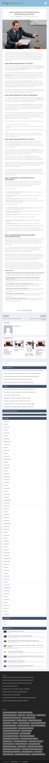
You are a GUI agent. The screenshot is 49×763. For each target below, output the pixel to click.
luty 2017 (5, 611)
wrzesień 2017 (6, 590)
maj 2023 (5, 491)
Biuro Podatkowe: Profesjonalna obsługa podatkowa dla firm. (20, 665)
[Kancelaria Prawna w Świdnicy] (19, 344)
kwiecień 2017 (6, 605)
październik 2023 (7, 476)
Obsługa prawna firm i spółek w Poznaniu (16, 660)
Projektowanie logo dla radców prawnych (32, 749)
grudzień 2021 (7, 517)
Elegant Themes (14, 761)
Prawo (30, 16)
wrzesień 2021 (6, 526)
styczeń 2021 (6, 549)
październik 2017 (7, 587)
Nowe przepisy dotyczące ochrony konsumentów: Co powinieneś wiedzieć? (18, 677)
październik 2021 (7, 523)
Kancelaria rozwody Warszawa (26, 728)
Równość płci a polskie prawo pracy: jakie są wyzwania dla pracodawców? (17, 680)
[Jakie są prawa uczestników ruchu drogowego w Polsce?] (24, 34)
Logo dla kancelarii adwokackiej (10, 733)
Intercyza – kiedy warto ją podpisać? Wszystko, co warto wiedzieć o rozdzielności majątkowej (23, 370)
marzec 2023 (6, 497)
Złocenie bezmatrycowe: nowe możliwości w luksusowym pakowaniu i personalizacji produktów (25, 646)
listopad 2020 (6, 555)
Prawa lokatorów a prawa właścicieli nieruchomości (17, 288)
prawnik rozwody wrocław (9, 746)
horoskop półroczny (22, 720)
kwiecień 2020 (6, 576)
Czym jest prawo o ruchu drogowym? (15, 651)
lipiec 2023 (6, 485)
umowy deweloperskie (8, 754)
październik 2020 (7, 558)
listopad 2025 (6, 438)
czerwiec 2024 (6, 465)
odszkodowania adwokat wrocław (29, 738)
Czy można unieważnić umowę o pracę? (16, 631)
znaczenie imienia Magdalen (38, 754)
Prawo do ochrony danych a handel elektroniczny (16, 298)
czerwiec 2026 (6, 427)
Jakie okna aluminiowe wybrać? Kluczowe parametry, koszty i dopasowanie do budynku (22, 373)
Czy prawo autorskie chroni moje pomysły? (11, 694)
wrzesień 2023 (6, 479)
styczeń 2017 (6, 614)
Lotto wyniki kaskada (25, 733)
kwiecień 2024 (6, 467)
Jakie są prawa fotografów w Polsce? (10, 686)
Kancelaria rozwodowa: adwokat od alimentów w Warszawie (15, 700)
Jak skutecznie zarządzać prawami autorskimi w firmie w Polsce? (17, 400)
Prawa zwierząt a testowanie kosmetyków (15, 293)
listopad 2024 (6, 456)
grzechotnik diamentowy (9, 720)
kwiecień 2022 (6, 506)
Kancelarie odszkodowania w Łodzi (11, 730)
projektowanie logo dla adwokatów (11, 749)
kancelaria (14, 723)
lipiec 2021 (6, 532)
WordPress (25, 761)
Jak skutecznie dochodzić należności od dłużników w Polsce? (14, 691)
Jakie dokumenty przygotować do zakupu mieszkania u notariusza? (18, 379)
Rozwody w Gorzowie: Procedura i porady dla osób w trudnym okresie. (17, 683)
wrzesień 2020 (6, 561)
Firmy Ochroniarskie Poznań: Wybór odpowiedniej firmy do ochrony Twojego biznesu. (25, 656)
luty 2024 (5, 470)
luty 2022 (5, 511)
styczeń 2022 (6, 514)
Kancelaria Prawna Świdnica (9, 725)
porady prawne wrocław (21, 743)
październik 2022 (7, 500)
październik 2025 (7, 441)
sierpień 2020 (6, 564)
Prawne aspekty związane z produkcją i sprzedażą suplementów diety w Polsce (20, 392)
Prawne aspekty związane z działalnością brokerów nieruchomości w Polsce (23, 640)
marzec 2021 (6, 543)
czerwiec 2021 (6, 535)
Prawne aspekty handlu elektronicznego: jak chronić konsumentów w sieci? (19, 389)
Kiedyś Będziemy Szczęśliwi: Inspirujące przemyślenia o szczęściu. (17, 398)
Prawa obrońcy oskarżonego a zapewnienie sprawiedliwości (20, 635)
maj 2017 (5, 602)
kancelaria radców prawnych (10, 728)
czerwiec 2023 (6, 488)
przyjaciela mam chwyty (27, 751)
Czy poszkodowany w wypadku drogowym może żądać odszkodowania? (19, 406)
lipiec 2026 (6, 424)
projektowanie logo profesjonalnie (11, 751)
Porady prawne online (8, 743)
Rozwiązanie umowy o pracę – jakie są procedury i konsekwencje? (16, 688)
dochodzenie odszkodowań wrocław (12, 717)
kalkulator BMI (6, 723)
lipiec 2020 (6, 567)
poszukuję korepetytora (34, 743)
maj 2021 (5, 538)
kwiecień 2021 (6, 541)
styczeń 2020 (6, 584)
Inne (4, 621)
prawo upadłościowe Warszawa (35, 746)
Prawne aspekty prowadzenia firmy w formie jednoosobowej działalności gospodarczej (40, 352)
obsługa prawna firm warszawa (10, 736)
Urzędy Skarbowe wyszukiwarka (22, 754)
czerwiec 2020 (6, 570)
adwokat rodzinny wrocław (10, 712)
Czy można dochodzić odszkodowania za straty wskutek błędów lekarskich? (8, 351)
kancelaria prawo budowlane (38, 725)
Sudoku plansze (38, 751)
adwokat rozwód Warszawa (9, 715)
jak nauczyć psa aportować (35, 720)
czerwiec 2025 (6, 444)
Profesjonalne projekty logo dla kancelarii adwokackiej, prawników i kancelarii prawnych (25, 272)
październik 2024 (7, 459)
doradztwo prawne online (28, 717)
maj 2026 (5, 429)
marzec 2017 (6, 608)
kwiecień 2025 (6, 450)
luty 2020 (5, 582)
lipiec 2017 (6, 596)
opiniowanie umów (7, 741)
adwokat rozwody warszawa (25, 712)
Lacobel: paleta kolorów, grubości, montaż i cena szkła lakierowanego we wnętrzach (21, 376)
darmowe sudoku (41, 715)
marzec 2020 (6, 579)
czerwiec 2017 (6, 599)
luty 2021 (5, 546)
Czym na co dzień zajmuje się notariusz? (12, 395)
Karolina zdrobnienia (26, 730)
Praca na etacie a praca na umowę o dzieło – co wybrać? (29, 354)
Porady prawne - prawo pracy (36, 741)
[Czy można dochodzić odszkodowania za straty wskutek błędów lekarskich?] (8, 344)
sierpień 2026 (6, 421)
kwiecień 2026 (6, 432)
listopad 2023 (6, 473)
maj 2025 (5, 447)
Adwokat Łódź (21, 715)
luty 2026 (5, 435)
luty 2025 (5, 453)
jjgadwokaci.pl (19, 16)
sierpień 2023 (6, 482)
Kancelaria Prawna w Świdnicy (19, 350)
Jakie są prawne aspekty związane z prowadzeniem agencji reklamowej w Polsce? (19, 697)
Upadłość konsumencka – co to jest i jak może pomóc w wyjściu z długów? (19, 403)
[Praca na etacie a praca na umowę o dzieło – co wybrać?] (30, 346)
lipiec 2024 (6, 462)
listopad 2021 (6, 520)
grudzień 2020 (7, 552)
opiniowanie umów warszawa (20, 741)
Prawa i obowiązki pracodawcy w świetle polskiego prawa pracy (19, 283)
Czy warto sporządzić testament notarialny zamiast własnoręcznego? (18, 382)
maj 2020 (5, 573)
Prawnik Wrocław (22, 746)
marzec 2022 (6, 508)
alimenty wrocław (31, 715)
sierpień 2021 (6, 529)
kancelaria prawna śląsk (23, 725)
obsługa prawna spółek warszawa (11, 738)
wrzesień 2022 (6, 503)
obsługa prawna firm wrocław (27, 736)
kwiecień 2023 (6, 494)
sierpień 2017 (6, 593)
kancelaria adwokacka (24, 723)
